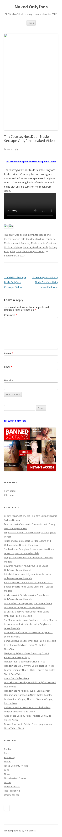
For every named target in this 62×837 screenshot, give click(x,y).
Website (8, 380)
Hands (7, 761)
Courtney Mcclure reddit (35, 247)
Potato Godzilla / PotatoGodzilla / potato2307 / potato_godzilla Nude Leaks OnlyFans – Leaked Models (28, 586)
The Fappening (12, 790)
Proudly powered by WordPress (19, 830)
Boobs (7, 749)
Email (8, 367)
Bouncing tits (18, 238)
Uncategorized (11, 794)
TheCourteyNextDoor (33, 251)
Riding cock (15, 251)
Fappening (9, 757)
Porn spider (10, 490)
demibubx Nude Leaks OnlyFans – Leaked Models (30, 640)
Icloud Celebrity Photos (16, 765)
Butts (6, 753)
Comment (10, 315)
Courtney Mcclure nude (33, 243)
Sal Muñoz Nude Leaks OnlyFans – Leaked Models (30, 620)
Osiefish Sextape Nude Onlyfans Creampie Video (15, 282)
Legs (6, 769)
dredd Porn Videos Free (16, 678)
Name (8, 353)
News (7, 774)
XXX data (9, 495)
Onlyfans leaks (38, 234)
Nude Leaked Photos (15, 778)
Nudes (7, 782)
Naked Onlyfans (31, 7)
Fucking (53, 247)
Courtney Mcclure (35, 238)
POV (6, 251)
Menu (31, 23)
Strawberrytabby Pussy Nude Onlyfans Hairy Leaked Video (45, 282)
